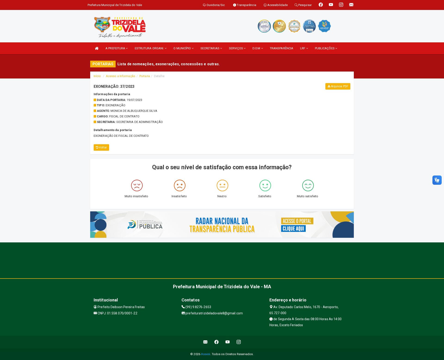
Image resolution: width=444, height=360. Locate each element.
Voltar (102, 147)
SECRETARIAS (210, 48)
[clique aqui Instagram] (239, 342)
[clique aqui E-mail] (205, 342)
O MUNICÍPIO (182, 48)
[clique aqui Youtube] (228, 342)
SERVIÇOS (236, 48)
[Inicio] (96, 48)
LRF (303, 48)
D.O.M (257, 48)
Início (97, 76)
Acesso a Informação (120, 76)
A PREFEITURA (115, 48)
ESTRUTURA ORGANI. (150, 48)
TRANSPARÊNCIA (281, 48)
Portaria (144, 76)
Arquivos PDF (339, 86)
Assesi (205, 354)
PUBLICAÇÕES (325, 48)
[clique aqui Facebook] (217, 342)
